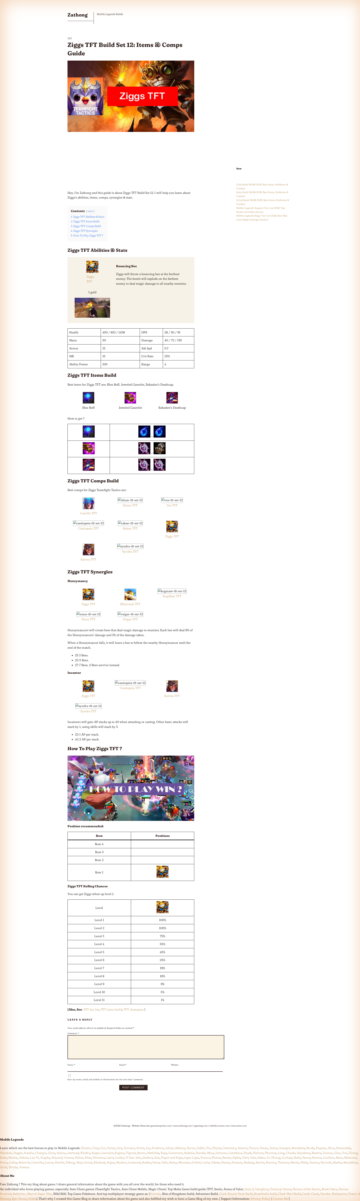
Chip (95, 1148)
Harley (13, 1157)
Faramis (237, 1162)
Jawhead (73, 1153)
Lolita (13, 1162)
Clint (245, 1157)
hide (90, 211)
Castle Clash (310, 1194)
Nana (156, 1162)
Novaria (129, 1148)
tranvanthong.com (182, 1125)
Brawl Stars (329, 1189)
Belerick (24, 1162)
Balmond (350, 1157)
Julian (169, 1148)
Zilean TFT (130, 505)
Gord (3, 1167)
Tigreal (131, 1153)
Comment (73, 1033)
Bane (339, 1157)
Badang (249, 1162)
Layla (110, 1157)
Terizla (13, 1167)
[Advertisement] (131, 161)
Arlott (140, 1148)
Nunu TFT (88, 619)
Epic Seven (19, 1198)
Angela (45, 1157)
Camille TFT (88, 513)
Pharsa (216, 1157)
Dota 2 (249, 1189)
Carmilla (37, 1162)
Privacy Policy (260, 1198)
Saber (261, 1157)
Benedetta (298, 1148)
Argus (110, 1162)
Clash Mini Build (289, 1194)
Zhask (247, 1153)
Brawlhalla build (265, 1194)
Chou (51, 1153)
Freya (4, 1162)
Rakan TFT (130, 528)
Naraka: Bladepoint (333, 1194)
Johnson (221, 1153)
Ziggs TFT (172, 536)
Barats (226, 1157)
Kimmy (271, 1162)
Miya (210, 1153)
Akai (79, 1162)
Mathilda (153, 1153)
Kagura (119, 1153)
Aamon (243, 1148)
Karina (317, 1157)
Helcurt (258, 1153)
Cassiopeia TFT (88, 528)
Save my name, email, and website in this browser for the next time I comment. (105, 1079)
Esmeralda (343, 1148)
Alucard (56, 1157)
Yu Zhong (273, 1157)
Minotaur (184, 1162)
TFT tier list (91, 1009)
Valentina (229, 1148)
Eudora (148, 1157)
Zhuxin (86, 1148)
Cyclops (287, 1157)
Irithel (196, 1162)
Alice (331, 1148)
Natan (264, 1148)
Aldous (23, 1157)
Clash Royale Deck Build (236, 1194)
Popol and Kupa (172, 1157)
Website (174, 1064)
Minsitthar (350, 1162)
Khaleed (99, 1162)
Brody (310, 1148)
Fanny (306, 1157)
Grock (88, 1162)
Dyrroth (326, 1162)
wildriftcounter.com (219, 1125)
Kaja (164, 1153)
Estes (3, 1157)
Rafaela (189, 1153)
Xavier (191, 1148)
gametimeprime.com (160, 1125)
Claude (290, 1153)
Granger (284, 1148)
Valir (164, 1162)
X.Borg (70, 1162)
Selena (61, 1153)
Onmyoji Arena (280, 1189)
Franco (205, 1157)
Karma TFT (88, 559)
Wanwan (6, 1153)
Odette (215, 1162)
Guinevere (175, 1153)
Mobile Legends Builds (110, 14)
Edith (201, 1148)
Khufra (85, 1153)
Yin (208, 1148)
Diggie (18, 1153)
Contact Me (280, 1198)
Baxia (173, 1162)
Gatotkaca (235, 1153)
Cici (103, 1148)
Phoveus (271, 1153)
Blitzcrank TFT (130, 604)
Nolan (111, 1148)
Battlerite (19, 1194)
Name (71, 1064)
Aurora (314, 1162)
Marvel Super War (39, 1194)
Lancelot (107, 1153)
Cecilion (328, 1157)
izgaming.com (201, 1125)
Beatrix (316, 1153)
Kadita (146, 1162)
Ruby (297, 1157)
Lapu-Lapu (191, 1157)
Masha (337, 1162)
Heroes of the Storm (306, 1189)
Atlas (88, 1157)
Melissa (180, 1148)
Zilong (353, 1153)
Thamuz (283, 1162)
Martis (294, 1162)
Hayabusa (303, 1153)
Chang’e (40, 1153)
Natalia (29, 1153)
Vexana (24, 1167)
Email (123, 1064)
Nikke (32, 1198)
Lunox (49, 1162)
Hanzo (225, 1162)
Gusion (327, 1153)
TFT (70, 38)
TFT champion (134, 1009)
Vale (252, 1157)
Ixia (119, 1148)
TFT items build (111, 1009)
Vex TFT (172, 505)
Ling (281, 1153)
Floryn (253, 1148)
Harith (59, 1162)
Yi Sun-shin (133, 1157)
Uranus (69, 1157)
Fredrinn (158, 1148)
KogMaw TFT (172, 596)
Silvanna (99, 1157)
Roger (96, 1153)
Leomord (134, 1162)
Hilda (304, 1162)
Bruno (141, 1153)
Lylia (205, 1162)
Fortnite (155, 1194)
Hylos (79, 1157)
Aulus (273, 1148)
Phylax (217, 1148)
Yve (344, 1153)
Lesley (119, 1157)
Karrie (260, 1162)
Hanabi (201, 1153)
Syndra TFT (130, 551)
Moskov (121, 1162)
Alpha (236, 1157)
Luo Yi (34, 1157)
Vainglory (261, 1189)
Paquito (321, 1148)
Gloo (337, 1153)
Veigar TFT (130, 619)
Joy (148, 1148)
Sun (157, 1157)
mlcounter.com (239, 1125)
